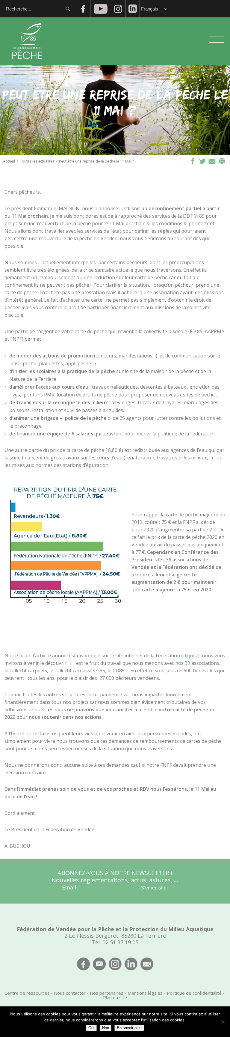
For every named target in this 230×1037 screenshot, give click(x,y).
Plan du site (115, 997)
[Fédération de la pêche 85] (27, 63)
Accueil (9, 161)
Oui (91, 1028)
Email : (70, 887)
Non (105, 1028)
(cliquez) (190, 655)
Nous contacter (70, 993)
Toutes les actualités (37, 161)
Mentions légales (145, 993)
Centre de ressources (27, 993)
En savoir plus (129, 1028)
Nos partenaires (106, 993)
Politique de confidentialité (194, 993)
